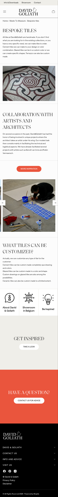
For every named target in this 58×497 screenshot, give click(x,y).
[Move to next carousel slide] (55, 203)
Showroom (26, 3)
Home (5, 21)
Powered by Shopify (31, 494)
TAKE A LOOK (29, 347)
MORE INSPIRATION (29, 169)
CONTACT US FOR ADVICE (29, 401)
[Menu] (4, 12)
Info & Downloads (11, 3)
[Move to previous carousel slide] (2, 203)
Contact (37, 3)
